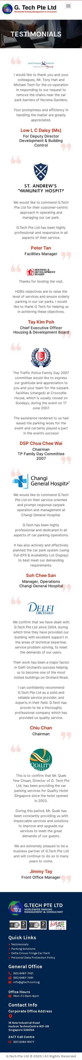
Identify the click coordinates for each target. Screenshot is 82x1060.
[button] (68, 5)
